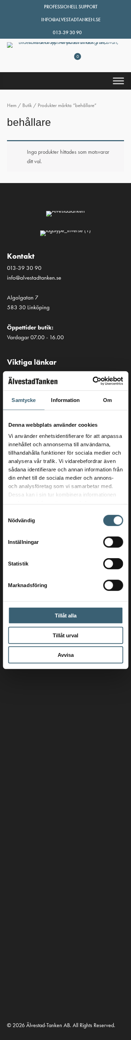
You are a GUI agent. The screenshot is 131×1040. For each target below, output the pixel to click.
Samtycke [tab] (24, 400)
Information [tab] (65, 400)
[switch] (113, 542)
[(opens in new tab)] (15, 744)
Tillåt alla (66, 615)
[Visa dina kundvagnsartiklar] (71, 64)
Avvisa (66, 655)
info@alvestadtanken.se (71, 19)
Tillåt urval (65, 635)
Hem (11, 105)
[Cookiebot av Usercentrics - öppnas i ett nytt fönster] (93, 380)
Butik (27, 105)
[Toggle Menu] (118, 81)
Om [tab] (107, 400)
